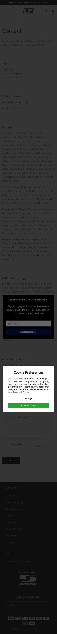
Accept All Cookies (28, 405)
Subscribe (28, 331)
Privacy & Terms (20, 392)
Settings (28, 398)
